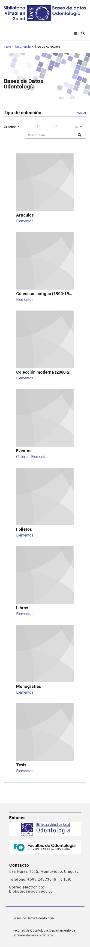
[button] (83, 33)
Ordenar (10, 127)
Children (22, 456)
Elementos (24, 221)
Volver (81, 113)
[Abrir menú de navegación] (75, 33)
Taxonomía (22, 46)
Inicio (7, 46)
